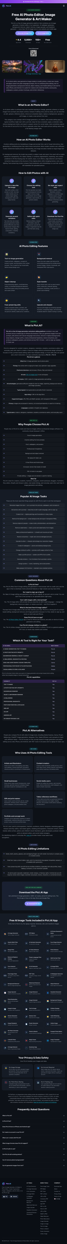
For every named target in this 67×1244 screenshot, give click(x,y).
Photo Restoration (45, 1218)
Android (15, 1196)
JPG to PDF (43, 1196)
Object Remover (44, 1216)
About (55, 1189)
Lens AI (28, 835)
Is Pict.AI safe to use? (8, 1149)
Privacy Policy (57, 1194)
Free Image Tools (44, 1186)
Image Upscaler (31, 1207)
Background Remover (30, 1201)
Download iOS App (34, 903)
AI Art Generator (31, 1191)
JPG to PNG (43, 1211)
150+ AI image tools (31, 374)
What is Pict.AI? (7, 1115)
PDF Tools (43, 1191)
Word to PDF (43, 1208)
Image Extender (44, 1221)
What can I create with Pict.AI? (11, 1138)
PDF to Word (43, 1194)
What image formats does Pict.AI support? (15, 1143)
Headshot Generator (32, 1210)
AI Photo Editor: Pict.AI (16, 619)
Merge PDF (43, 1201)
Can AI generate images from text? (13, 1165)
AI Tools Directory (31, 1186)
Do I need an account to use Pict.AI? (13, 1132)
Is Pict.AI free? (6, 1121)
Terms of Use (57, 1196)
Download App (58, 1186)
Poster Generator (44, 1231)
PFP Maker (43, 1189)
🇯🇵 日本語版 (57, 1198)
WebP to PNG (43, 1213)
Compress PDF (44, 1198)
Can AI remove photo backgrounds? (13, 1160)
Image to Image (44, 1223)
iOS (6, 1196)
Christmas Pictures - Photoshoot (32, 1213)
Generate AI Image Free (25, 33)
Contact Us (57, 1191)
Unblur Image (43, 1233)
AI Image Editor (31, 1194)
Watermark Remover (32, 1205)
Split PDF (42, 1203)
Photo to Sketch (44, 1228)
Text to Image (44, 1226)
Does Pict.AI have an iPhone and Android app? (16, 1126)
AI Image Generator (32, 1189)
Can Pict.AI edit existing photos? (12, 1154)
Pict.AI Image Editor (43, 33)
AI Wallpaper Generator (30, 1197)
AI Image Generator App (33, 74)
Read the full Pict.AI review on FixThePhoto (45, 1102)
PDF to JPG (43, 1206)
